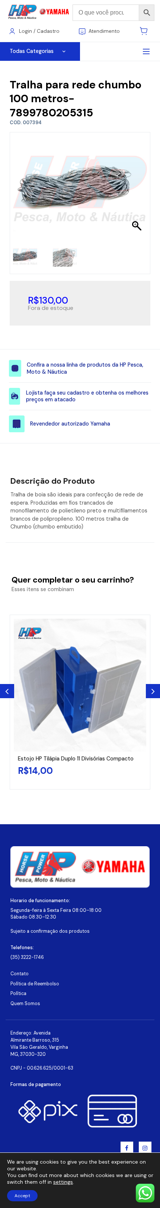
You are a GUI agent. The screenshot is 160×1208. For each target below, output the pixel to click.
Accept (22, 1196)
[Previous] (7, 691)
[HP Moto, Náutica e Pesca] (39, 12)
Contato (19, 974)
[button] (137, 189)
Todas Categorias (32, 51)
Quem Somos (25, 1004)
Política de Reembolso (34, 984)
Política (18, 994)
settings (63, 1182)
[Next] (153, 691)
